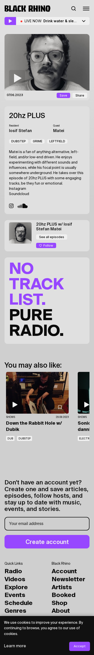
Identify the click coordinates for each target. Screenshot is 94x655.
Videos (15, 579)
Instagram (17, 189)
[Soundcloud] (23, 206)
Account (64, 571)
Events (15, 595)
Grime (37, 141)
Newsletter (68, 579)
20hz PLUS (27, 116)
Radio (13, 571)
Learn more (15, 646)
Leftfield (57, 141)
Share (79, 95)
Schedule (19, 603)
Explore (16, 587)
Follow (48, 245)
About (61, 611)
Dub (10, 438)
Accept (79, 646)
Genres (15, 611)
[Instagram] (11, 206)
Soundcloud (19, 194)
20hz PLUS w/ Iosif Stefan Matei (54, 227)
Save (63, 95)
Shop (59, 603)
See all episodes (51, 237)
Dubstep (18, 141)
